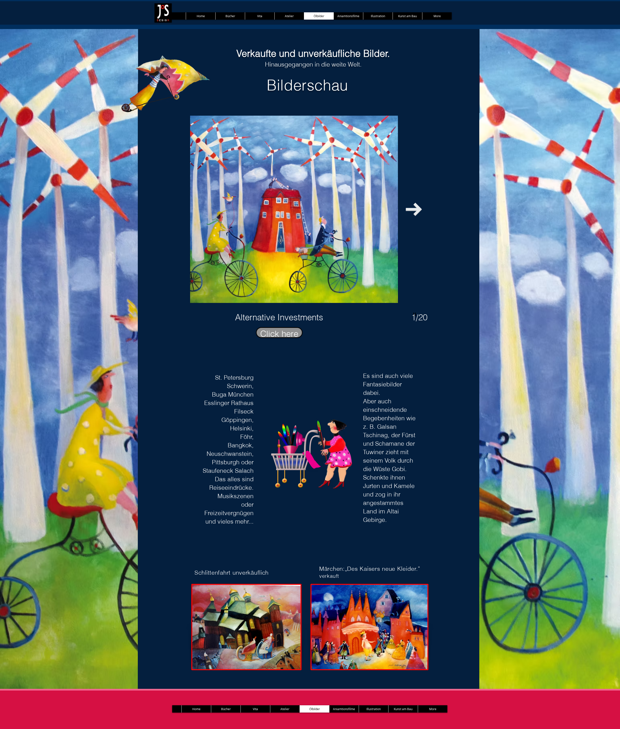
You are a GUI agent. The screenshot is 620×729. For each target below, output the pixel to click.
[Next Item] (414, 209)
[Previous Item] (204, 209)
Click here (309, 333)
